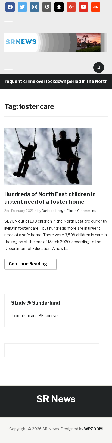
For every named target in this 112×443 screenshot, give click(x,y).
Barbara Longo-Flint (57, 211)
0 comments (87, 211)
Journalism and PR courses (35, 315)
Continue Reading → (30, 263)
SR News (56, 398)
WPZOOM (93, 428)
